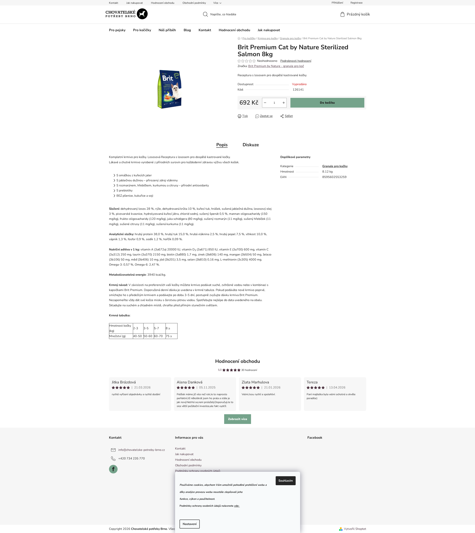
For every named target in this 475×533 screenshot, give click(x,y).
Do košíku (327, 103)
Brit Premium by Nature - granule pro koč (276, 66)
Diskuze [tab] (251, 145)
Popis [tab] (222, 145)
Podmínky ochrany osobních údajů (197, 471)
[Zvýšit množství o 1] (283, 102)
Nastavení (190, 524)
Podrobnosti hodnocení (295, 61)
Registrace (356, 2)
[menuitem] (117, 30)
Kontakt (113, 3)
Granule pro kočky (335, 166)
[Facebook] (113, 469)
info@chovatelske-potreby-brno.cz (141, 450)
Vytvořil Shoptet (355, 529)
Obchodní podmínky (194, 3)
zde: (237, 506)
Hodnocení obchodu (162, 3)
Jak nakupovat (134, 3)
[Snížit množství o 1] (265, 102)
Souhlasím (285, 481)
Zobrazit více (237, 419)
